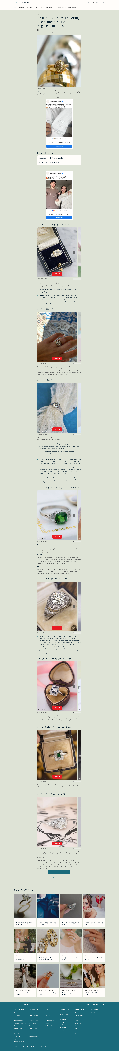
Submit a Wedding (94, 1012)
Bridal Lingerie (32, 1023)
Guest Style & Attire (33, 1036)
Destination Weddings (18, 1028)
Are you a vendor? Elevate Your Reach (59, 877)
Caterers (76, 1020)
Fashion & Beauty (30, 7)
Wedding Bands (48, 1015)
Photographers (78, 1012)
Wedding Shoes (32, 1025)
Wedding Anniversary (64, 1024)
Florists (76, 1025)
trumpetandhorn (44, 88)
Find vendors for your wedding (59, 872)
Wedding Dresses (33, 1012)
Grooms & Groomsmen (34, 1033)
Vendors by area (78, 1031)
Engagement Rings (48, 1012)
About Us (17, 1046)
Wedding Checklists (18, 1012)
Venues (76, 1018)
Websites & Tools (17, 1036)
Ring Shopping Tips (49, 1025)
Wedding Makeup (33, 1028)
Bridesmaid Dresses (33, 1020)
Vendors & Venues (62, 7)
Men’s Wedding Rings (49, 1020)
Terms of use (25, 1046)
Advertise (33, 1046)
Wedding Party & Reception (48, 7)
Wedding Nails (32, 1031)
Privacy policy (42, 1046)
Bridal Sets (47, 1018)
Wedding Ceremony (64, 1014)
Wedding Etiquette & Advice (20, 1023)
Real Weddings (72, 7)
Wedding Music (63, 1016)
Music (76, 1028)
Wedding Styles (63, 1027)
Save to (56, 273)
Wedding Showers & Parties (20, 1018)
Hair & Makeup (78, 1023)
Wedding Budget (17, 1015)
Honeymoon (16, 1025)
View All (77, 1033)
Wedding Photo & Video (65, 1022)
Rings (37, 7)
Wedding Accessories (33, 1018)
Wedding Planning (19, 7)
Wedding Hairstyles (33, 1015)
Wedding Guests (17, 1031)
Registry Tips (17, 1039)
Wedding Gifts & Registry (19, 1041)
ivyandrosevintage (44, 632)
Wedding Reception (64, 1030)
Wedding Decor (63, 1019)
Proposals (47, 1023)
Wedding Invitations (18, 1020)
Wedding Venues (17, 1033)
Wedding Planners (79, 1015)
